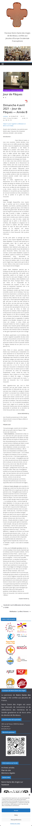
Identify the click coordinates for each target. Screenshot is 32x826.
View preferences (16, 819)
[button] (29, 795)
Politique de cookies (15, 823)
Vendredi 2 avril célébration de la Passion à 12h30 (16, 606)
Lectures (5, 116)
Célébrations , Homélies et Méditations (13, 90)
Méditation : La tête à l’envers (19, 611)
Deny (16, 815)
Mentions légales (8, 773)
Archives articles (7, 767)
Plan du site (6, 770)
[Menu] (2, 64)
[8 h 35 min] (3, 97)
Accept (16, 810)
